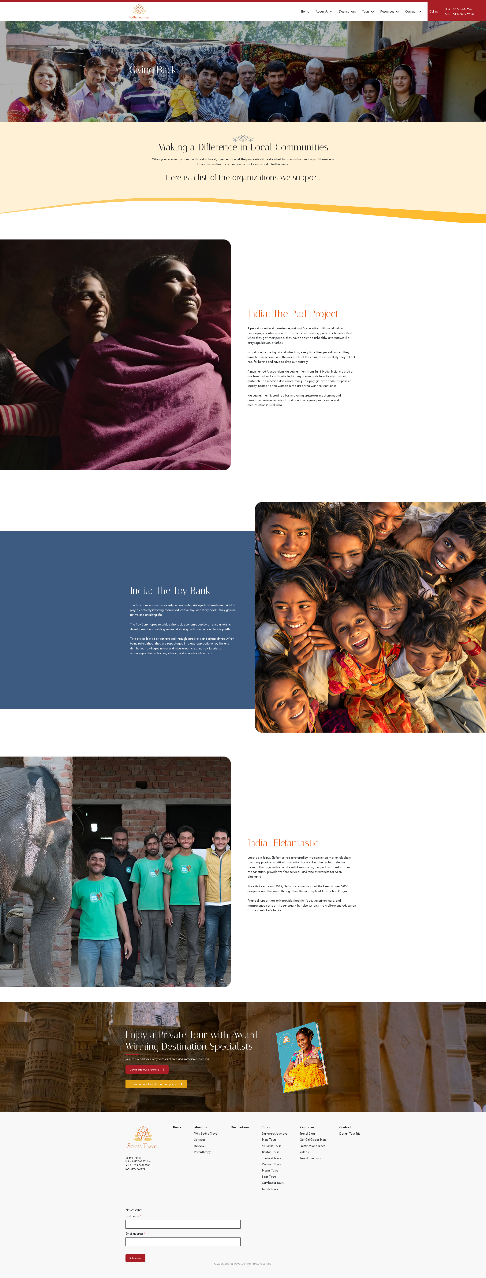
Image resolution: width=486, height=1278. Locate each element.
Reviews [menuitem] (200, 1146)
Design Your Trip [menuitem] (350, 1133)
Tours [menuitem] (266, 1127)
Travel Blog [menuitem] (307, 1133)
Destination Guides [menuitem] (312, 1146)
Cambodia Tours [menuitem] (273, 1182)
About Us (322, 11)
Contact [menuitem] (345, 1127)
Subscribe (135, 1258)
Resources (387, 11)
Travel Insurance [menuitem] (310, 1158)
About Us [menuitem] (200, 1127)
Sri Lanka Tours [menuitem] (271, 1146)
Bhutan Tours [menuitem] (270, 1152)
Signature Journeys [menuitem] (274, 1133)
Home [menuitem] (177, 1127)
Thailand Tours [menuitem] (271, 1158)
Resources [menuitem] (307, 1127)
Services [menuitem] (199, 1139)
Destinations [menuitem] (240, 1127)
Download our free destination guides (153, 1084)
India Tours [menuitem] (269, 1139)
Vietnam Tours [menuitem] (271, 1164)
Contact (411, 11)
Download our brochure (144, 1069)
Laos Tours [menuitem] (269, 1176)
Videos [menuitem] (304, 1152)
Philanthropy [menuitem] (202, 1152)
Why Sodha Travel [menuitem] (206, 1133)
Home (305, 11)
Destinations (347, 11)
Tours (365, 11)
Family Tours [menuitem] (270, 1189)
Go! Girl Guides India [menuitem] (313, 1139)
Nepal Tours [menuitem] (270, 1170)
